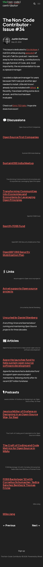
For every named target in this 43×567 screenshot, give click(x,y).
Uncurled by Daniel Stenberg (20, 317)
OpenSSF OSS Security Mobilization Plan (16, 253)
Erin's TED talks (19, 105)
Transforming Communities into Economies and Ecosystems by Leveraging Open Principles (20, 196)
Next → (36, 525)
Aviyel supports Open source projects (20, 290)
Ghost (39, 556)
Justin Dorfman (19, 38)
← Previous (9, 525)
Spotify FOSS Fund (14, 226)
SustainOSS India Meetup (18, 163)
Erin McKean (31, 49)
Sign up (21, 551)
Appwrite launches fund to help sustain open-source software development (19, 362)
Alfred (33, 87)
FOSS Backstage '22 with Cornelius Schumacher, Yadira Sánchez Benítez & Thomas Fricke (21, 483)
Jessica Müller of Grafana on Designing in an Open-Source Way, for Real (20, 414)
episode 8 (29, 53)
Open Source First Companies (21, 137)
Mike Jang (9, 514)
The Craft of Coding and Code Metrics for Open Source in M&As (21, 448)
